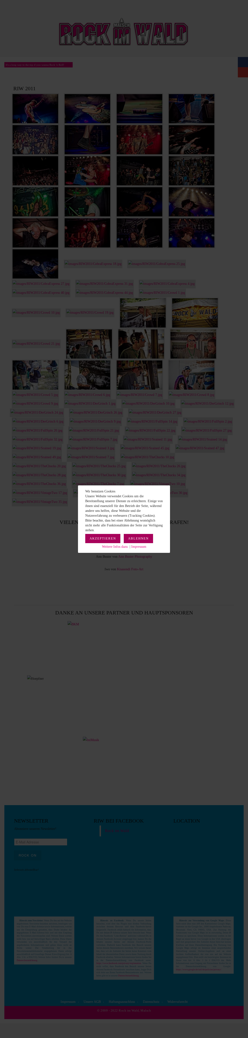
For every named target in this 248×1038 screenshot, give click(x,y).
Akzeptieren (103, 538)
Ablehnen (138, 538)
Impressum (138, 546)
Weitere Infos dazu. (115, 546)
